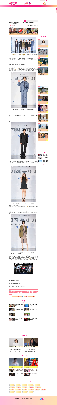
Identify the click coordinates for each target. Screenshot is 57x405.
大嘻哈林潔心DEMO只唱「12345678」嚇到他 (15, 351)
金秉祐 (21, 54)
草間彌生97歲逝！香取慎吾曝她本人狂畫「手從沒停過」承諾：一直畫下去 (31, 367)
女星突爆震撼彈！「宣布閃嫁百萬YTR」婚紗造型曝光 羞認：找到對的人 (16, 367)
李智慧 (30, 258)
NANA (17, 54)
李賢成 (14, 211)
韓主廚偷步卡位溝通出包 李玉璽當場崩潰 (30, 351)
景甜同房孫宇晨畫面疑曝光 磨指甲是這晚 (29, 346)
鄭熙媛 (23, 255)
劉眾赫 (18, 68)
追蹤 (25, 296)
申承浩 (13, 54)
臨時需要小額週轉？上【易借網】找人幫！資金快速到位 (16, 286)
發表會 (30, 54)
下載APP (14, 296)
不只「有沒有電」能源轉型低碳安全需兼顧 (45, 158)
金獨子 (20, 67)
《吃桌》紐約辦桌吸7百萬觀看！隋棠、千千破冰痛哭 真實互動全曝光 (34, 374)
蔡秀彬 (23, 54)
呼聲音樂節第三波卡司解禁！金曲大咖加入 (14, 346)
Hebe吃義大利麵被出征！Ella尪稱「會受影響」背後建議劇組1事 (27, 33)
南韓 (16, 69)
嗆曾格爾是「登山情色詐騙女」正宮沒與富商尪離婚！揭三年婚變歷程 (34, 33)
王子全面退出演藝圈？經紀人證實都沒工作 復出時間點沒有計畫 (19, 370)
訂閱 (17, 296)
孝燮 (25, 54)
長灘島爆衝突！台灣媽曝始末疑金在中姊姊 (14, 280)
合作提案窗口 (27, 398)
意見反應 (31, 398)
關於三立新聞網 (15, 398)
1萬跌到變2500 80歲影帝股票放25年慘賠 (30, 349)
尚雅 (27, 206)
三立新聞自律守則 (23, 398)
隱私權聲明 (18, 398)
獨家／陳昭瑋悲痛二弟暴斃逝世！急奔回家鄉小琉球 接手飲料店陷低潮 (34, 370)
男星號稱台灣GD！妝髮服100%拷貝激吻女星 (15, 349)
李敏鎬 (15, 54)
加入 (21, 296)
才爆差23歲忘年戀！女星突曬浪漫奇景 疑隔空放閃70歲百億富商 (19, 374)
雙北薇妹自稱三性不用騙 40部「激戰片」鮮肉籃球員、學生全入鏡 (12, 33)
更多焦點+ (43, 164)
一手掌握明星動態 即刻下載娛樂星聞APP (14, 283)
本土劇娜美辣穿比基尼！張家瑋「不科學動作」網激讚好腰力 (19, 33)
